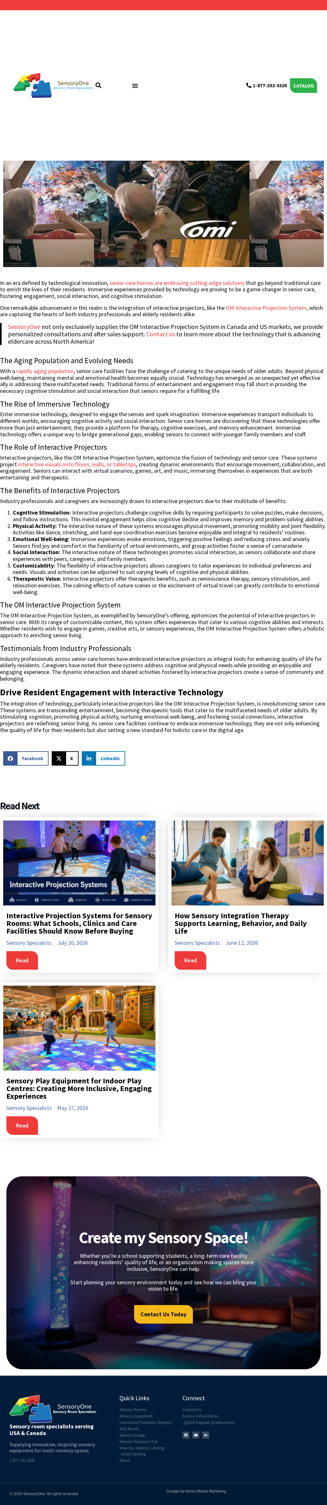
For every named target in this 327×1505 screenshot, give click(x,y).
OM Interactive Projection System (266, 307)
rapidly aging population (45, 371)
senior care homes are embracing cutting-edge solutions (177, 282)
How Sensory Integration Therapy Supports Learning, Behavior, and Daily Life (241, 923)
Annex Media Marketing (205, 1491)
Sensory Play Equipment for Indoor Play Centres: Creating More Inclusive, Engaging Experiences (79, 1088)
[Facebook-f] (185, 1435)
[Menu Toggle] (135, 85)
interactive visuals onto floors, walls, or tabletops (76, 464)
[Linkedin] (205, 1435)
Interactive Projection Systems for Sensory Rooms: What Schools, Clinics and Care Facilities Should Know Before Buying (79, 923)
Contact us (160, 334)
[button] (26, 758)
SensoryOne (24, 327)
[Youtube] (195, 1435)
